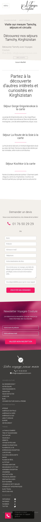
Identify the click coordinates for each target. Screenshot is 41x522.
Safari (4, 457)
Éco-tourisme (7, 482)
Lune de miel (6, 452)
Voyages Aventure (8, 464)
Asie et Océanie (7, 418)
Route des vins (7, 491)
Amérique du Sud (8, 415)
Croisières (6, 472)
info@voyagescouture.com (21, 373)
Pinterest (5, 501)
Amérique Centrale (9, 411)
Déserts (5, 440)
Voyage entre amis (8, 443)
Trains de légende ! (9, 477)
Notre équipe (7, 386)
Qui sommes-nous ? (8, 384)
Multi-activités (7, 474)
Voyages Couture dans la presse (14, 401)
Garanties (6, 391)
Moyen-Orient (7, 423)
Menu (6, 6)
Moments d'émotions (9, 445)
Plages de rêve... (8, 460)
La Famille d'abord (8, 430)
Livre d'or (5, 396)
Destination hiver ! (9, 479)
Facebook (5, 504)
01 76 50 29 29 (21, 371)
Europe (4, 420)
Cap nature (6, 435)
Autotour (5, 462)
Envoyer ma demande (20, 290)
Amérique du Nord (8, 413)
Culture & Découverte (10, 455)
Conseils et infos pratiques (12, 486)
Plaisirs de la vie (8, 447)
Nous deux (6, 438)
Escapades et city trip (10, 467)
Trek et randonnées (9, 433)
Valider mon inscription (20, 341)
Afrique (5, 408)
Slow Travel (6, 489)
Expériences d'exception (11, 450)
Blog (4, 399)
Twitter (5, 506)
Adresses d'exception (10, 469)
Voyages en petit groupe (11, 484)
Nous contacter (8, 394)
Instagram (6, 499)
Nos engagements (8, 389)
